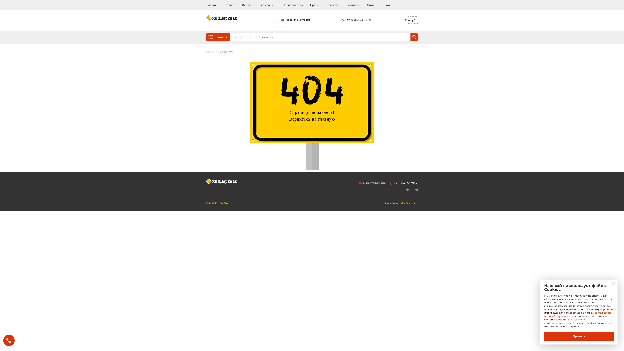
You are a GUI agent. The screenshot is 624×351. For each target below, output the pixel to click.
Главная (211, 5)
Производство (293, 5)
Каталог (229, 5)
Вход (387, 5)
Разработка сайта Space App (401, 203)
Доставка (332, 5)
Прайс (314, 5)
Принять (579, 336)
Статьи (371, 5)
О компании (266, 5)
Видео (246, 5)
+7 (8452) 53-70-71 (359, 19)
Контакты (353, 5)
